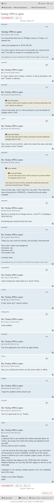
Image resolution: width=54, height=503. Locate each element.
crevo (3, 118)
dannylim (4, 334)
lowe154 (4, 62)
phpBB (20, 501)
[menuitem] (4, 3)
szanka (3, 289)
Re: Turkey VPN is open (12, 70)
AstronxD (4, 227)
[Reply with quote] (46, 26)
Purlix (3, 356)
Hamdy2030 (5, 267)
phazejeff (4, 24)
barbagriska (5, 312)
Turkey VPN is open (12, 14)
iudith (3, 422)
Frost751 (4, 400)
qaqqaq (3, 378)
